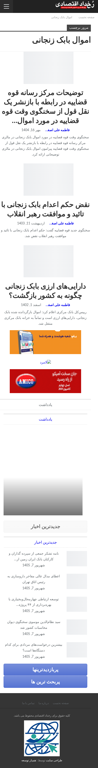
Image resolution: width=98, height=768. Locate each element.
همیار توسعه (28, 760)
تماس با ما (28, 703)
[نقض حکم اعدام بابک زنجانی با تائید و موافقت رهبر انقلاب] (49, 179)
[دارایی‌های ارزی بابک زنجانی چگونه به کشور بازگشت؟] (49, 261)
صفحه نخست (61, 703)
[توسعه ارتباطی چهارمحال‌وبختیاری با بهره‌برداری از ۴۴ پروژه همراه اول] (77, 604)
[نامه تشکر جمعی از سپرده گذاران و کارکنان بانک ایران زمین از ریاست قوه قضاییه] (77, 558)
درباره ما (44, 703)
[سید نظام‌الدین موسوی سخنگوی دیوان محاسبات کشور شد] (77, 627)
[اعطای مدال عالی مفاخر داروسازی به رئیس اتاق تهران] (77, 581)
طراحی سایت (54, 760)
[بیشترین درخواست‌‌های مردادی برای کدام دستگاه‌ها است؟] (77, 649)
